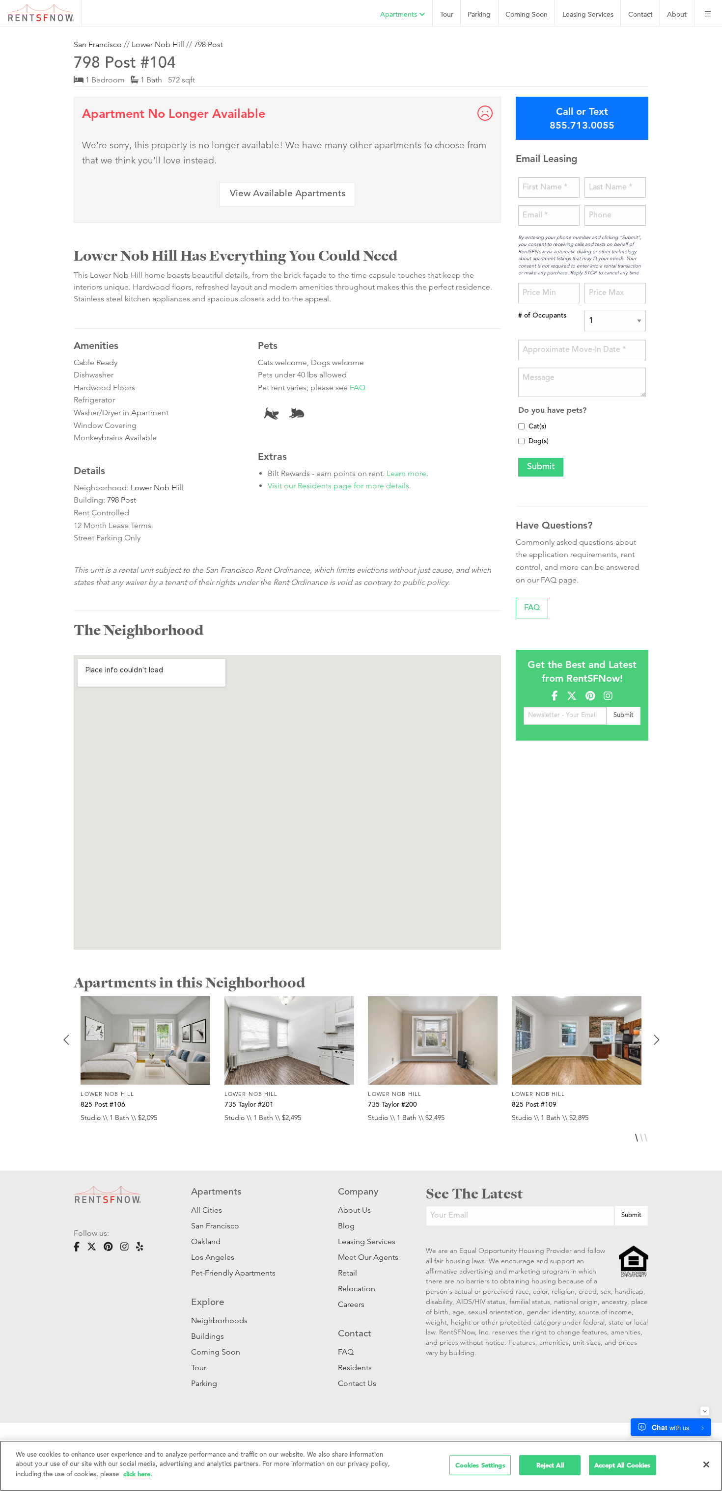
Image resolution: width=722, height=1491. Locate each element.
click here (136, 1474)
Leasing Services (366, 1241)
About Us (354, 1210)
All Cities (206, 1210)
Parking (479, 15)
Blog (346, 1225)
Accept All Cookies (622, 1465)
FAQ (357, 387)
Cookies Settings (480, 1465)
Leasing (587, 15)
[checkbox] (521, 426)
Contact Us (357, 1383)
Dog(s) (538, 441)
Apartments (399, 15)
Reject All (550, 1465)
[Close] (706, 1464)
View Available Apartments (287, 194)
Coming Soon (526, 15)
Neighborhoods (219, 1320)
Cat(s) (537, 427)
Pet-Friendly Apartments (233, 1273)
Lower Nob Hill (158, 44)
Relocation (356, 1288)
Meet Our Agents (367, 1257)
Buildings (207, 1336)
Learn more (406, 473)
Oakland (206, 1241)
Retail (347, 1273)
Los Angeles (212, 1257)
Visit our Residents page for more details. (339, 485)
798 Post (208, 44)
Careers (351, 1304)
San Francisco (98, 44)
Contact (640, 15)
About (677, 15)
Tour (446, 15)
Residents (355, 1367)
